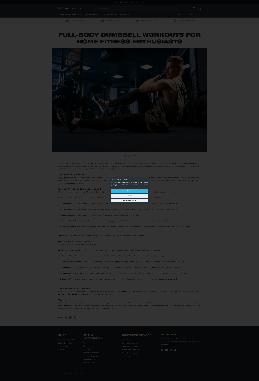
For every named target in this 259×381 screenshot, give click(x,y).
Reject (129, 196)
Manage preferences (129, 200)
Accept (129, 191)
